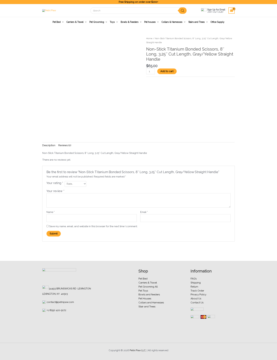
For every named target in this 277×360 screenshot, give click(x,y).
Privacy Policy (198, 294)
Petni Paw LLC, (138, 350)
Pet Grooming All (148, 286)
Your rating (54, 183)
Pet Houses (144, 298)
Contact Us (197, 302)
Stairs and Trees (196, 22)
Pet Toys (143, 290)
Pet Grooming (96, 22)
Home (149, 38)
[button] (62, 22)
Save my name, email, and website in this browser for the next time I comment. (93, 226)
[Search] (183, 10)
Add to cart (166, 71)
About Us (196, 298)
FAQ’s (194, 278)
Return (194, 286)
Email (144, 212)
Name (50, 212)
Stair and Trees (146, 306)
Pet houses (150, 22)
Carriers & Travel (75, 22)
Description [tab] (48, 145)
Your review (55, 191)
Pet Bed (57, 22)
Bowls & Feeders (129, 22)
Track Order (197, 290)
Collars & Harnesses (171, 22)
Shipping (196, 282)
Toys (112, 22)
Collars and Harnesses (151, 302)
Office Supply (217, 22)
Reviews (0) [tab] (64, 145)
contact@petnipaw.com (60, 302)
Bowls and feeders (149, 294)
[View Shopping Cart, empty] (231, 10)
